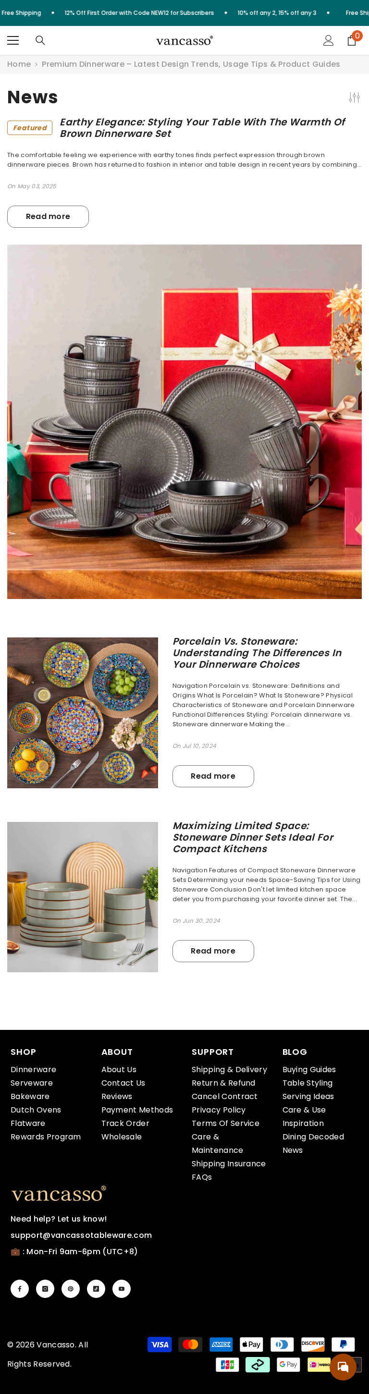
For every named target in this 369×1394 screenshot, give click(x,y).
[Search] (40, 40)
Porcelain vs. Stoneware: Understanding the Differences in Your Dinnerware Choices (257, 653)
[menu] (13, 40)
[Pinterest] (71, 1289)
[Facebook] (20, 1289)
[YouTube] (121, 1289)
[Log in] (328, 40)
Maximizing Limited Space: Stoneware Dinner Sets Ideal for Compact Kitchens (252, 837)
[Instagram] (45, 1289)
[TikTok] (96, 1289)
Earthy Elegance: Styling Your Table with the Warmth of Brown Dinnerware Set (179, 127)
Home (19, 64)
